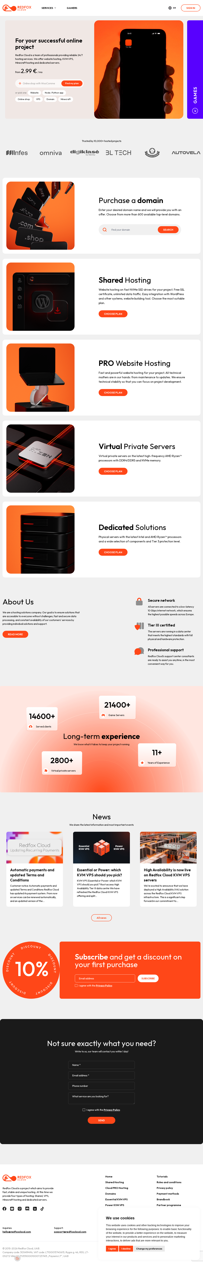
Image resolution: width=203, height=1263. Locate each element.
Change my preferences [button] (149, 1248)
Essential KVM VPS (116, 1199)
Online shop (24, 99)
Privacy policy (165, 1188)
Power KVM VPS (114, 1205)
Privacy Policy (104, 985)
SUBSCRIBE (148, 978)
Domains (110, 1193)
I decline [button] (126, 1248)
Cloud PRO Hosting (116, 1188)
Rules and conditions (169, 1182)
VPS (38, 99)
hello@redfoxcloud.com (17, 1231)
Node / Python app (54, 92)
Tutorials (162, 1176)
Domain (50, 99)
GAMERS (72, 8)
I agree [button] (112, 1248)
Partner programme (169, 1205)
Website (34, 92)
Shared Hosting (114, 1182)
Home (108, 1176)
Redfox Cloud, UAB (28, 1248)
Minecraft (66, 99)
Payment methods (168, 1193)
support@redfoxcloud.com (70, 1231)
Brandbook (163, 1199)
